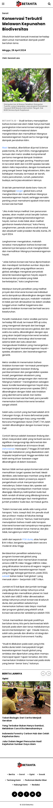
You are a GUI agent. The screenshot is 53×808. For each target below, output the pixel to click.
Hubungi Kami (21, 785)
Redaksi (36, 785)
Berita (12, 774)
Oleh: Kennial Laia (11, 58)
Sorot (22, 774)
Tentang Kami (14, 780)
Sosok (42, 774)
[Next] (48, 673)
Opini (32, 774)
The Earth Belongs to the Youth (27, 715)
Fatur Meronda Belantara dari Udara (30, 725)
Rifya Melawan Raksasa (23, 720)
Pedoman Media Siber (36, 780)
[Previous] (43, 673)
